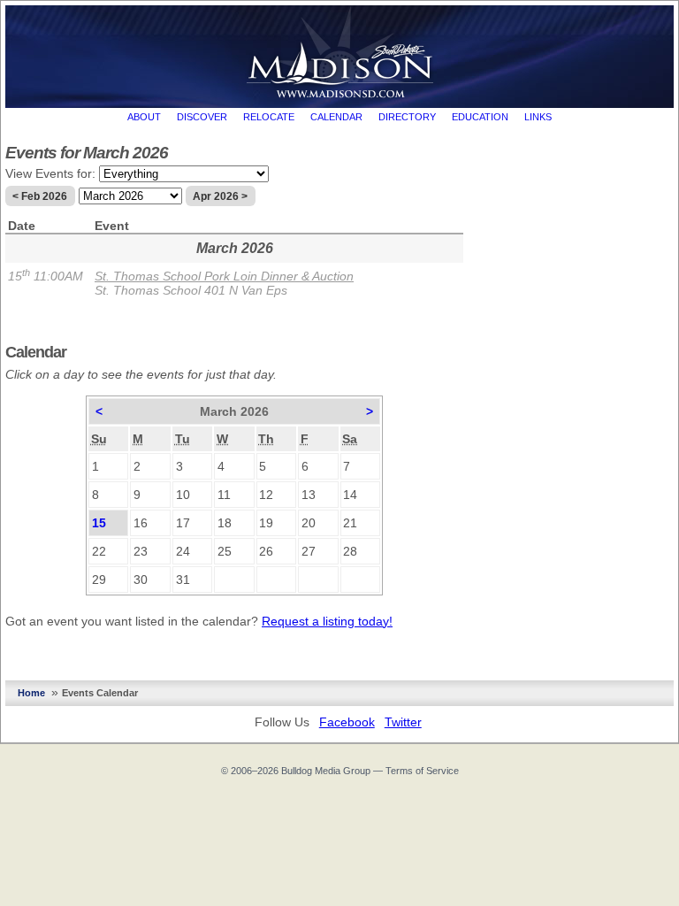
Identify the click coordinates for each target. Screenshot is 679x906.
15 (99, 523)
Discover (202, 116)
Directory (407, 116)
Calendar (336, 116)
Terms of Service (422, 770)
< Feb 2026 (39, 196)
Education (480, 116)
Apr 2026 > (220, 196)
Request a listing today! (327, 621)
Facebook (347, 722)
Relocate (268, 116)
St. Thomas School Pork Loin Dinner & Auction (224, 276)
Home (31, 692)
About (144, 116)
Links (538, 116)
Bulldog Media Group (325, 770)
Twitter (403, 722)
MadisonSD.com (340, 52)
